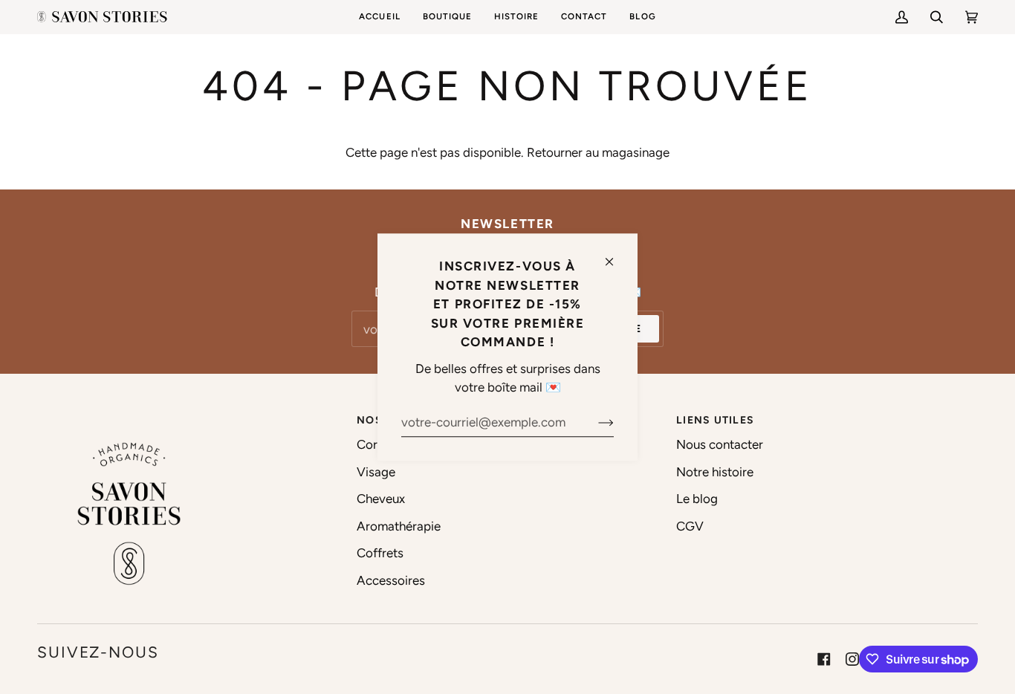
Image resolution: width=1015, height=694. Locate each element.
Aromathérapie (399, 526)
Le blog (697, 498)
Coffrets (380, 552)
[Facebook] (824, 659)
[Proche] (616, 255)
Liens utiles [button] (715, 420)
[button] (447, 16)
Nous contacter (719, 444)
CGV (690, 526)
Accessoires (391, 580)
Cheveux (381, 498)
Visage (376, 471)
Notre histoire (714, 471)
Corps (374, 444)
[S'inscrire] (594, 422)
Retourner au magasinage (598, 152)
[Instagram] (852, 659)
